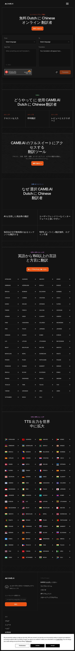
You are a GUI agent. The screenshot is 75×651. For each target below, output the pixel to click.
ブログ (7, 621)
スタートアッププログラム (49, 597)
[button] (67, 4)
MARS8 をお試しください (49, 582)
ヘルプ (7, 628)
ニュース (8, 625)
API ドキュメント (46, 594)
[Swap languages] (57, 72)
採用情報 (8, 632)
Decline (37, 645)
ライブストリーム (46, 586)
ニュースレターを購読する (12, 595)
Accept (53, 645)
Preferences (22, 645)
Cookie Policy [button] (59, 639)
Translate (65, 72)
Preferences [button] (28, 641)
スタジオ (43, 590)
